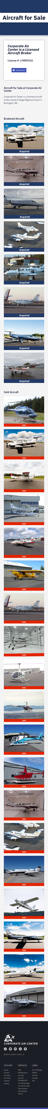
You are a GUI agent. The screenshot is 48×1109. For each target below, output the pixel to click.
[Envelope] (10, 1048)
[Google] (20, 1048)
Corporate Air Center (21, 1043)
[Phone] (5, 1048)
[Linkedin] (25, 1048)
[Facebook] (15, 1048)
